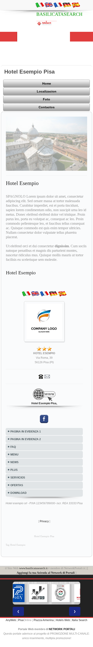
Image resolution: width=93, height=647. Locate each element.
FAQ (13, 446)
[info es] (75, 4)
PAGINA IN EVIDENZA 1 (25, 431)
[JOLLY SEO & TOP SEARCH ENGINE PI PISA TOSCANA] (38, 593)
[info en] (48, 4)
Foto (46, 99)
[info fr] (57, 4)
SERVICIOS (17, 477)
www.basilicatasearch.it (33, 568)
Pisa (20, 620)
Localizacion (46, 91)
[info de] (66, 4)
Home (46, 83)
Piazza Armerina (44, 620)
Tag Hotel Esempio (16, 545)
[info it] (39, 4)
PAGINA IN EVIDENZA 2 (25, 439)
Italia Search (79, 620)
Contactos (47, 107)
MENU (14, 454)
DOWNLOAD (18, 492)
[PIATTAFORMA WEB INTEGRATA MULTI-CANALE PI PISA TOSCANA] (61, 593)
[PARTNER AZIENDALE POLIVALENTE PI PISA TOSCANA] (16, 593)
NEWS (14, 462)
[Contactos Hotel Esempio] (44, 376)
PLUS (14, 469)
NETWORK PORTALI (62, 629)
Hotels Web (63, 620)
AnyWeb (11, 620)
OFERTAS (16, 485)
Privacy (44, 521)
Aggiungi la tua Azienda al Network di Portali (46, 572)
